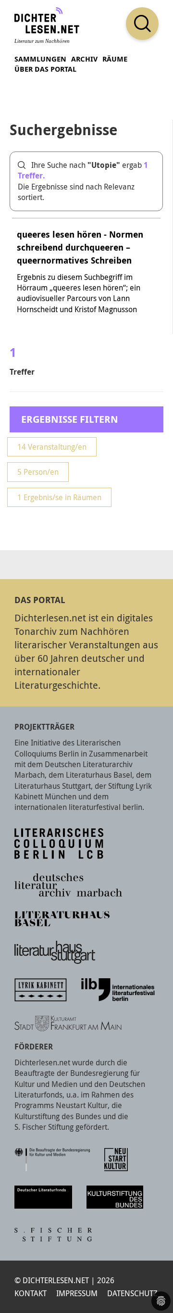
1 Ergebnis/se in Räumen (59, 497)
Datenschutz (132, 1293)
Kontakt (30, 1293)
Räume (114, 59)
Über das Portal (45, 69)
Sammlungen (40, 59)
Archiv (84, 59)
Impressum (77, 1293)
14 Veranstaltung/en (51, 447)
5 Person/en (38, 472)
